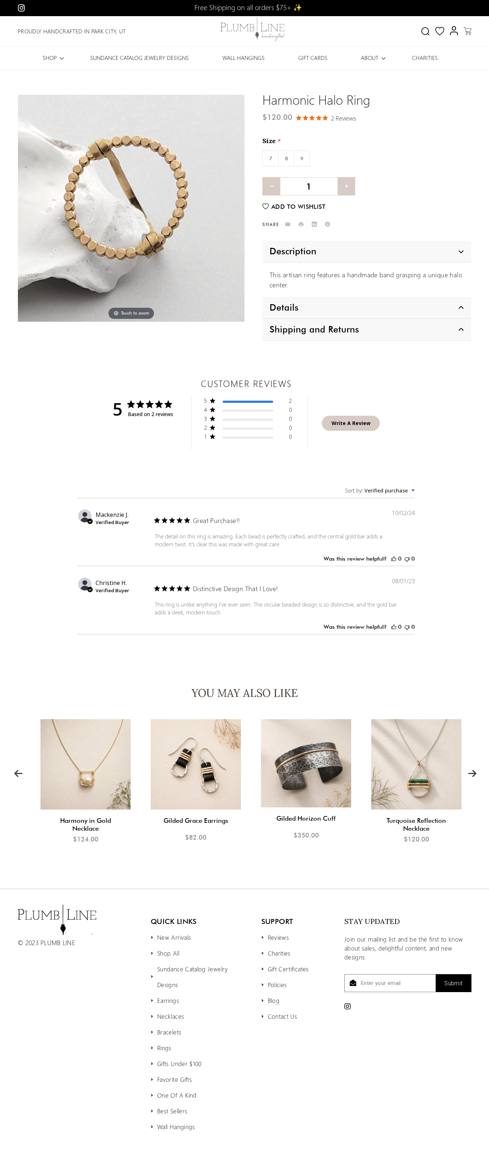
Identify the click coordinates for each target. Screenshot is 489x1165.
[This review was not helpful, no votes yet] (407, 558)
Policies (277, 985)
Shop (50, 57)
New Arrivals (174, 937)
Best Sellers (172, 1111)
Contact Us (282, 1016)
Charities (425, 57)
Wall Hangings (243, 57)
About (369, 57)
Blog (274, 1000)
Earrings (168, 1000)
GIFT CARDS (313, 57)
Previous (17, 772)
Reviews (278, 937)
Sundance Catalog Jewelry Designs (139, 57)
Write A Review (351, 423)
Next (471, 772)
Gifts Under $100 (179, 1063)
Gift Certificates (288, 969)
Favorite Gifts (174, 1079)
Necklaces (170, 1016)
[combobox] (380, 490)
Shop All (168, 953)
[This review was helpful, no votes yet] (393, 558)
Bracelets (169, 1032)
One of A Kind (177, 1095)
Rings (164, 1048)
